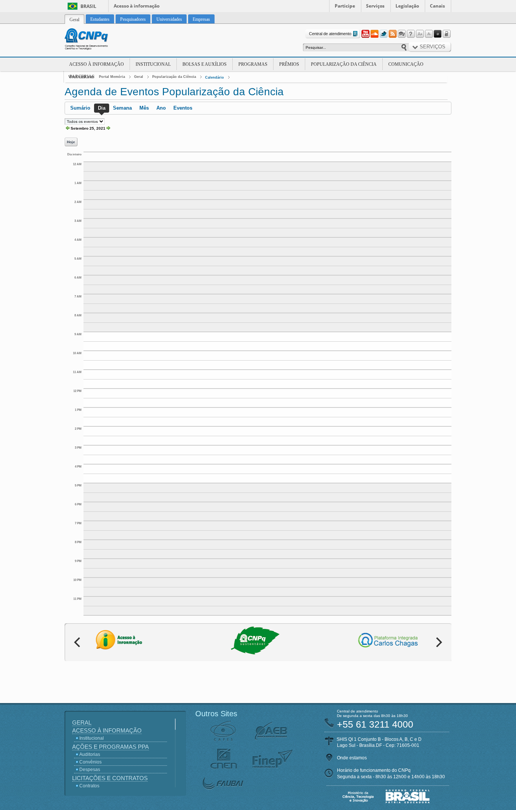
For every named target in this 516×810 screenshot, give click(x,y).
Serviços (375, 6)
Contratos (89, 785)
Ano (161, 108)
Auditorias (89, 754)
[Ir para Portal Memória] (96, 40)
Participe (345, 6)
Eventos (182, 108)
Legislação (407, 6)
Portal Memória (112, 77)
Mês (144, 108)
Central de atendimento (330, 33)
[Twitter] (383, 34)
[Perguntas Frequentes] (410, 34)
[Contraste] (438, 34)
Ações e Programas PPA (110, 746)
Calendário (214, 77)
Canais (437, 6)
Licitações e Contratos (110, 778)
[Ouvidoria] (401, 34)
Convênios (90, 762)
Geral (138, 77)
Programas (252, 64)
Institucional (153, 64)
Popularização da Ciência (344, 64)
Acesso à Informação (96, 64)
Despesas (89, 769)
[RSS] (392, 34)
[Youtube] (365, 34)
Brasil (88, 6)
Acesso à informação (136, 6)
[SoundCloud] (374, 34)
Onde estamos (352, 757)
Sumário (80, 108)
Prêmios (289, 64)
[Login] (447, 34)
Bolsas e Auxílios (204, 64)
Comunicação (405, 64)
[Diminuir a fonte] (429, 34)
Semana (122, 108)
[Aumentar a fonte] (420, 34)
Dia (101, 108)
